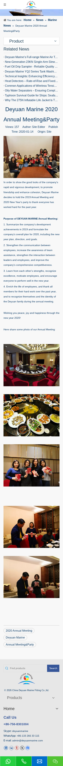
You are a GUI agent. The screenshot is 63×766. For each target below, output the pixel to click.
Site (49, 131)
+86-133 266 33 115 (28, 735)
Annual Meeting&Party (20, 644)
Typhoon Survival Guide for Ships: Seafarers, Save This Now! (31, 95)
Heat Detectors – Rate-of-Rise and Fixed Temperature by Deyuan (31, 81)
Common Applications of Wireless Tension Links (31, 85)
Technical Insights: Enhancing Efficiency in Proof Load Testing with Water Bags (31, 76)
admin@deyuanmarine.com (27, 740)
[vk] (11, 747)
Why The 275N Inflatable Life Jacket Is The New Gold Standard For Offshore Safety (31, 100)
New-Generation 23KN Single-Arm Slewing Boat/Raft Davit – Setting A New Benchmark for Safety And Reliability (31, 61)
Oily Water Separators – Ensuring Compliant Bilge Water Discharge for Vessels (31, 90)
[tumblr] (17, 747)
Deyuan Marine (15, 637)
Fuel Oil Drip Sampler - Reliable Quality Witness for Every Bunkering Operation (31, 66)
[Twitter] (22, 747)
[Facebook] (27, 747)
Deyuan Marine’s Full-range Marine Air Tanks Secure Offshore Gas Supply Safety (31, 57)
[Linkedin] (6, 747)
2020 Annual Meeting (19, 630)
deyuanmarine (20, 731)
